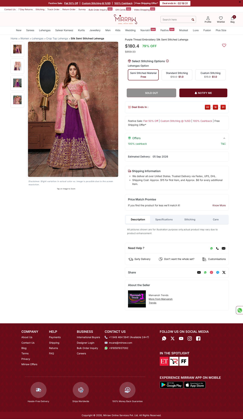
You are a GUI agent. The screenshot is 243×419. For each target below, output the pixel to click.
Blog (24, 348)
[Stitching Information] (167, 61)
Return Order (69, 9)
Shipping (54, 342)
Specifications (164, 219)
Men (108, 30)
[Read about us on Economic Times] (164, 361)
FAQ (51, 353)
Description (138, 219)
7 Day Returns (25, 9)
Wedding (130, 30)
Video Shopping (144, 9)
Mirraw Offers (29, 364)
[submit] (193, 19)
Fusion (207, 30)
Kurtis (81, 30)
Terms (25, 353)
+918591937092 (118, 348)
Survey (82, 9)
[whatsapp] (205, 272)
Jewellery (95, 30)
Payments (55, 337)
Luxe (196, 30)
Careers (81, 353)
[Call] (217, 248)
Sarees (30, 30)
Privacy (25, 358)
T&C (223, 143)
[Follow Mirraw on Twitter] (173, 338)
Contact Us (10, 9)
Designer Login (85, 342)
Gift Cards (122, 9)
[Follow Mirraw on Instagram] (190, 338)
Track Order (53, 9)
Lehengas (44, 30)
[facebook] (217, 272)
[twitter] (224, 272)
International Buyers (88, 337)
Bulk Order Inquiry (100, 9)
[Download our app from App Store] (194, 384)
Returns (53, 348)
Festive (167, 30)
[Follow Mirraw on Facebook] (198, 338)
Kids (117, 30)
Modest (183, 30)
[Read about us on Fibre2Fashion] (183, 361)
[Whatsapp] (164, 338)
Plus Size (221, 30)
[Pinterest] (211, 272)
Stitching (39, 9)
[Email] (223, 248)
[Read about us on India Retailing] (174, 361)
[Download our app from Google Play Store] (171, 384)
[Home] (125, 19)
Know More (219, 205)
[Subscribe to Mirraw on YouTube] (181, 338)
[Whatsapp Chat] (239, 310)
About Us (26, 337)
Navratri (147, 30)
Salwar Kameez (64, 30)
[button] (17, 49)
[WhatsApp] (211, 248)
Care (216, 219)
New (18, 30)
